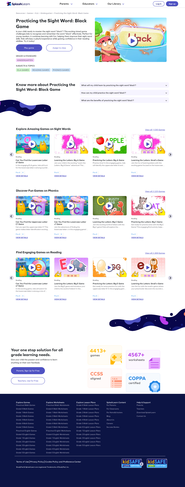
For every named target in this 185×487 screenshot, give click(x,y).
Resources (20, 13)
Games (30, 13)
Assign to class (59, 48)
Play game (29, 48)
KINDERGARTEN (25, 60)
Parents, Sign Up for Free (28, 371)
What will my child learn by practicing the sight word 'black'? (108, 85)
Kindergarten (46, 13)
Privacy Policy (37, 462)
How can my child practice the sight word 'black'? (103, 93)
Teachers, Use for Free (28, 381)
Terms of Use (22, 462)
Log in (158, 4)
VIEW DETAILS (22, 176)
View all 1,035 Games (155, 130)
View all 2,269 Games (155, 253)
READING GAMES (40, 70)
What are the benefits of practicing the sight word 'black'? (107, 100)
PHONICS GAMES (61, 70)
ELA (36, 13)
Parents (64, 3)
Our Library (114, 3)
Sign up (172, 4)
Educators (88, 3)
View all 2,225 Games (155, 191)
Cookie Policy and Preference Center (63, 462)
